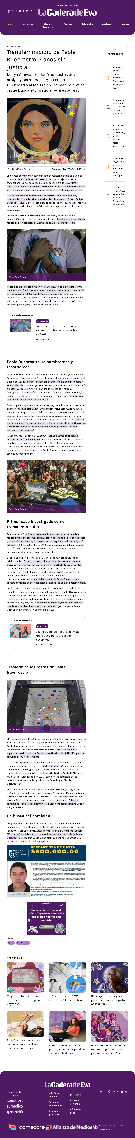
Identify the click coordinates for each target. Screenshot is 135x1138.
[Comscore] (27, 1127)
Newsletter (106, 24)
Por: (19, 169)
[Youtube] (20, 11)
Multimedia (87, 24)
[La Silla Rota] (15, 1100)
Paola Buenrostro (23, 943)
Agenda (125, 24)
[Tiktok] (23, 11)
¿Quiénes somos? (54, 1095)
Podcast (67, 24)
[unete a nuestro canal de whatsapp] (46, 918)
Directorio (75, 1094)
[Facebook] (9, 11)
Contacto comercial (75, 1102)
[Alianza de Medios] (72, 1127)
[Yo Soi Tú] (15, 1111)
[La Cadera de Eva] (16, 11)
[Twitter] (12, 11)
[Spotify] (27, 11)
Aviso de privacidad (54, 1113)
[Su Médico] (15, 1105)
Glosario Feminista (48, 26)
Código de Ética (75, 1111)
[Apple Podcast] (31, 11)
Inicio (10, 24)
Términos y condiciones (55, 1104)
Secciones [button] (28, 24)
